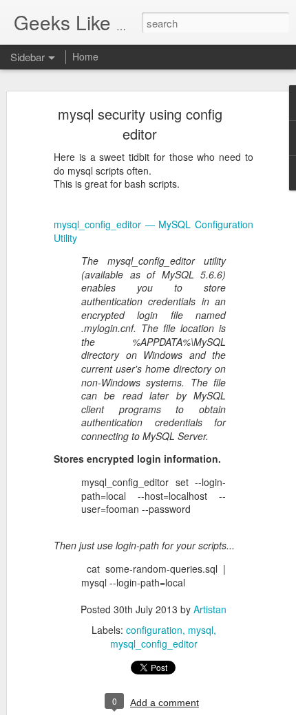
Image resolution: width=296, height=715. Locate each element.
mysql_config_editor (154, 643)
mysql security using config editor (140, 124)
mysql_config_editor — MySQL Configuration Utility (153, 231)
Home (85, 56)
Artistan (209, 609)
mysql (200, 630)
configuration (154, 630)
